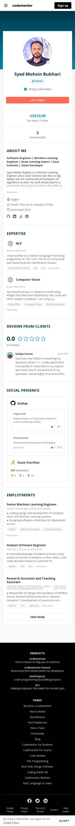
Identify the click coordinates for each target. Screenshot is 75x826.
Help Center (65, 810)
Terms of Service (40, 810)
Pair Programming (37, 761)
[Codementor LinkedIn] (45, 801)
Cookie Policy (9, 810)
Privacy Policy (24, 810)
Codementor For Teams (37, 750)
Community (37, 733)
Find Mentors (37, 717)
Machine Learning (55, 304)
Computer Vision (28, 280)
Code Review (37, 755)
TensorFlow (14, 304)
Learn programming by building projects (37, 678)
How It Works (37, 711)
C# (35, 268)
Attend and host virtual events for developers (37, 669)
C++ (43, 268)
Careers (54, 809)
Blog (37, 739)
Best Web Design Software (37, 766)
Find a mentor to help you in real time (37, 660)
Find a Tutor (37, 728)
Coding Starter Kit (37, 772)
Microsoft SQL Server (19, 268)
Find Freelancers (37, 722)
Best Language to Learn (37, 783)
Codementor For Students (37, 744)
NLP (19, 243)
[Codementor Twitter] (37, 801)
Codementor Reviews (37, 777)
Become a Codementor (37, 706)
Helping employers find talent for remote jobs (37, 686)
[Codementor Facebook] (29, 801)
